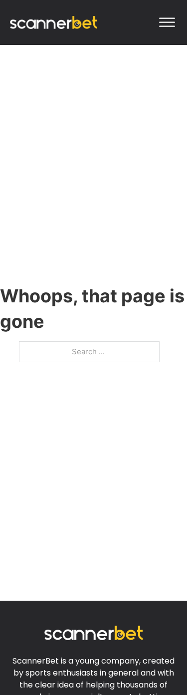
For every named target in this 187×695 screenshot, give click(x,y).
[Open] (167, 22)
